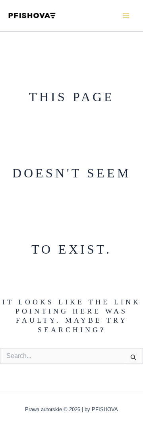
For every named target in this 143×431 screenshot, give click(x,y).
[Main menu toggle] (126, 16)
